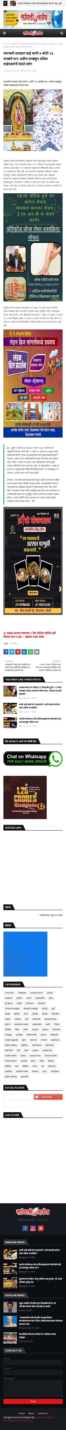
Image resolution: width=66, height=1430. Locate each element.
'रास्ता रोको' (9, 992)
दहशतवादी (36, 1019)
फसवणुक (8, 1034)
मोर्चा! (26, 1050)
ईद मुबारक (9, 1003)
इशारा (51, 998)
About (31, 1413)
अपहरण (49, 992)
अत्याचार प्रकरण (36, 992)
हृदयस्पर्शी (24, 1076)
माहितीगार (24, 1045)
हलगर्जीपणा (55, 1071)
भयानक (43, 1034)
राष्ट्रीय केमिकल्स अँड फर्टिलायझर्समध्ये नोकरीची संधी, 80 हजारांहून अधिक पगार (40, 720)
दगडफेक (18, 1019)
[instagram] (33, 1228)
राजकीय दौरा (47, 1050)
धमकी (48, 1024)
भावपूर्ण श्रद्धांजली (11, 1040)
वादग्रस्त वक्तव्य (51, 1055)
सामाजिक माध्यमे (22, 1071)
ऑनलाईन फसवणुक (31, 1008)
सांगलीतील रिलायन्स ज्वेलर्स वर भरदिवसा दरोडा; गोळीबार (37, 1336)
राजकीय (35, 1050)
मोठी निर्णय (9, 1050)
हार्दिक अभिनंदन (11, 1076)
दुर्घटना (7, 1024)
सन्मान (34, 1066)
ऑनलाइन (41, 1003)
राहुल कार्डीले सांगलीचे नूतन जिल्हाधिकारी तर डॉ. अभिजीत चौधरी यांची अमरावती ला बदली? (37, 1305)
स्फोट (44, 1071)
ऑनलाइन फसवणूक (12, 1008)
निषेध (17, 1029)
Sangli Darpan (12, 70)
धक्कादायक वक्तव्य (21, 1024)
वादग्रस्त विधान (11, 1060)
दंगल (26, 1019)
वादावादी (24, 1060)
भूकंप (24, 1040)
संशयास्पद (52, 1066)
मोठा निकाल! (36, 1045)
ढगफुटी (7, 1019)
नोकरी (25, 1029)
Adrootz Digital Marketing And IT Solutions (27, 1419)
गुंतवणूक (35, 1013)
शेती (16, 1066)
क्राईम (7, 1013)
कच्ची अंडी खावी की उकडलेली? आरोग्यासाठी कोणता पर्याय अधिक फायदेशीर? (39, 706)
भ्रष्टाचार (33, 1040)
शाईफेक (8, 1066)
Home (6, 43)
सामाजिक (14, 43)
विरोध (42, 1060)
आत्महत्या (8, 998)
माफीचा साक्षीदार (11, 1045)
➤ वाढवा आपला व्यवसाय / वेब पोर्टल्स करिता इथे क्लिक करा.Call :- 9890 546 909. (29, 635)
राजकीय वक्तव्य (10, 1055)
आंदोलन (19, 998)
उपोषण (19, 1003)
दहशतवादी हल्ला (50, 1019)
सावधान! (35, 1071)
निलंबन (56, 1024)
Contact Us (43, 1413)
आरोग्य (28, 998)
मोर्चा (18, 1050)
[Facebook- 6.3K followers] (17, 1104)
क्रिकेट (17, 1013)
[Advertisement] (33, 866)
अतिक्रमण (22, 992)
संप (42, 1066)
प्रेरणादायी (56, 1029)
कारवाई (44, 1008)
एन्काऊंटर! (30, 1003)
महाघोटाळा (55, 1040)
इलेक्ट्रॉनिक (40, 998)
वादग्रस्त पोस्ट (35, 1055)
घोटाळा (45, 1013)
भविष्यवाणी (54, 1034)
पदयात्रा (35, 1029)
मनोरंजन (44, 1040)
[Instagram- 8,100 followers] (17, 1097)
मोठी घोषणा (50, 1045)
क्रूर (26, 1013)
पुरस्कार (45, 1029)
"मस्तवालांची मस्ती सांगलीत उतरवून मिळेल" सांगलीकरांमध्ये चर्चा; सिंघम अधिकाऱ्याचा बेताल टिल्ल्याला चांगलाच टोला (41, 1321)
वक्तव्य (23, 1055)
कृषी (53, 1008)
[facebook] (25, 1228)
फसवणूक (19, 1034)
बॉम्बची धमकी (31, 1034)
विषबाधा (51, 1060)
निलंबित (8, 1029)
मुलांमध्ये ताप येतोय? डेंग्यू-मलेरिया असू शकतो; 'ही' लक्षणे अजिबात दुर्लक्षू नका (40, 1280)
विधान (33, 1060)
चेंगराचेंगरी (55, 1013)
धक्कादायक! (36, 1024)
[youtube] (48, 1097)
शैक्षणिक (25, 1066)
